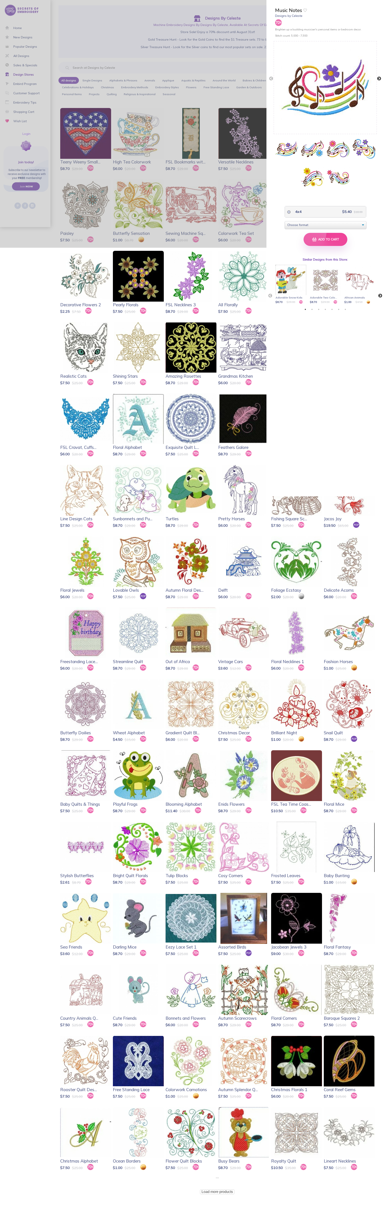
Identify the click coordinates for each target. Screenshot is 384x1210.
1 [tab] (305, 309)
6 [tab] (338, 309)
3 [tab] (318, 309)
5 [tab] (332, 309)
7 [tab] (345, 309)
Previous (271, 79)
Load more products (217, 1192)
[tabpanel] (291, 284)
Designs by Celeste (288, 16)
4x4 (298, 212)
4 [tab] (325, 309)
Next (379, 79)
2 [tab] (312, 309)
